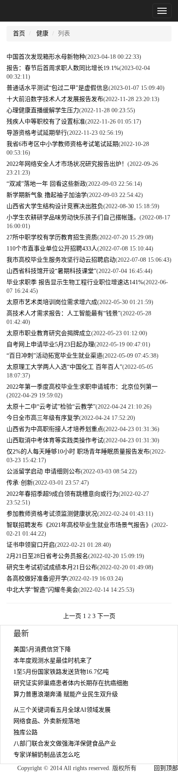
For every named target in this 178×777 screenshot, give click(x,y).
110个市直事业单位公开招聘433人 (51, 248)
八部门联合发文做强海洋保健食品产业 (64, 743)
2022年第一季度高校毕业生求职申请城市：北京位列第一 (82, 387)
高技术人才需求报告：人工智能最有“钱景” (63, 313)
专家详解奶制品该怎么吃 (46, 755)
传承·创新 (19, 482)
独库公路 (25, 732)
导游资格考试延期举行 (36, 133)
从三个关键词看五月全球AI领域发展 (62, 710)
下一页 (106, 616)
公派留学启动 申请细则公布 (43, 471)
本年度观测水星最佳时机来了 (52, 660)
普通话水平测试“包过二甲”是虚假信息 (57, 88)
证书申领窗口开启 (30, 545)
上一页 (72, 616)
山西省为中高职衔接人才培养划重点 (54, 429)
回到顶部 (166, 768)
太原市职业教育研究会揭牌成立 (48, 333)
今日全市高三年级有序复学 (42, 418)
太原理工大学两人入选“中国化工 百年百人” (64, 367)
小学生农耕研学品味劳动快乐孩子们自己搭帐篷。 (73, 217)
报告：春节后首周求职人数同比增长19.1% (62, 68)
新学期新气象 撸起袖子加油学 (46, 195)
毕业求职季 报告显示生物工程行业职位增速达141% (74, 282)
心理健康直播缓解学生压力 (42, 110)
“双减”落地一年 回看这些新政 (46, 184)
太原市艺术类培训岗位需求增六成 (51, 302)
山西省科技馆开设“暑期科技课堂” (51, 271)
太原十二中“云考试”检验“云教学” (50, 406)
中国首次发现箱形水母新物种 (45, 57)
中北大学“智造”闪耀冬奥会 (42, 590)
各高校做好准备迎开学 (36, 578)
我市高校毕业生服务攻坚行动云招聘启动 (60, 260)
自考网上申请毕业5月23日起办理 (50, 344)
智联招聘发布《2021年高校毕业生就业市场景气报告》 (79, 525)
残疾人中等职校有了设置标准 (45, 121)
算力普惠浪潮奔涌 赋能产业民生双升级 (65, 694)
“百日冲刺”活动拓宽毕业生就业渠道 (54, 355)
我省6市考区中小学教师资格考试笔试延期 (62, 144)
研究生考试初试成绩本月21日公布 (51, 567)
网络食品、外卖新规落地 (46, 721)
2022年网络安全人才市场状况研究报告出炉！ (66, 164)
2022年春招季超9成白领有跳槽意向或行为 (62, 494)
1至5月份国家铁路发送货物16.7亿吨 (61, 672)
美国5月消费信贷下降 (42, 649)
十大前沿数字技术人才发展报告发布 (54, 99)
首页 (19, 33)
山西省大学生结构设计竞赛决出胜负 (54, 206)
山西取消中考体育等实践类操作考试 (54, 440)
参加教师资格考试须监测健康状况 (51, 514)
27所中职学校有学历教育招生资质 (51, 237)
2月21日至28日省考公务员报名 (47, 556)
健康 (42, 33)
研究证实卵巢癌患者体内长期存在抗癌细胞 (70, 683)
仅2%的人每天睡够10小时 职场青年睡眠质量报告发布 (77, 451)
